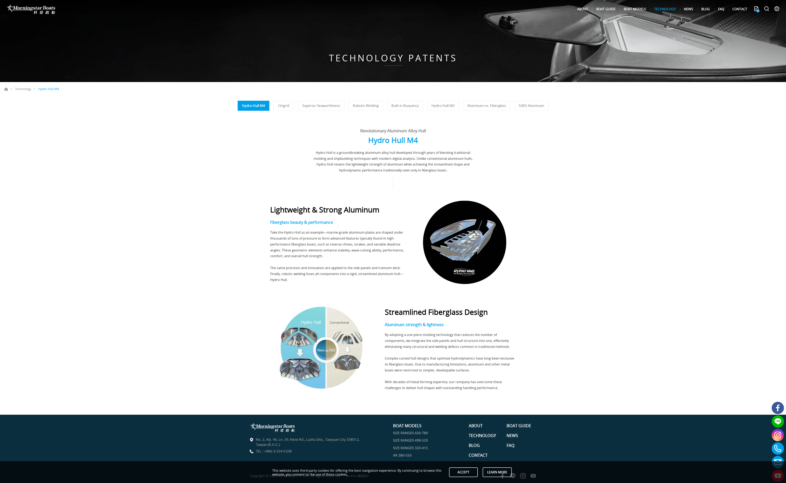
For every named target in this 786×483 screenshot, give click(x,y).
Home (6, 89)
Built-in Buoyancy (405, 105)
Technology (23, 89)
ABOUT (582, 9)
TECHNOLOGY (665, 9)
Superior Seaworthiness (321, 105)
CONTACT (739, 9)
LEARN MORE (497, 472)
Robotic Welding (366, 105)
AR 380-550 (402, 455)
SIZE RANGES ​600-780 (410, 433)
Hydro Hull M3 (443, 105)
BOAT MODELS (635, 9)
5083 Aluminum (531, 105)
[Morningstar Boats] (30, 9)
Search (766, 9)
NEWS (688, 9)
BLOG (705, 9)
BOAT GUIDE (605, 9)
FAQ (721, 9)
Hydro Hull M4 (253, 105)
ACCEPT (463, 472)
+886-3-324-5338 (278, 451)
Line (778, 421)
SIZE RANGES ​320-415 (410, 448)
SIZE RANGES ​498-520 (410, 440)
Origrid (283, 105)
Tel (778, 448)
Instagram (778, 435)
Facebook (778, 408)
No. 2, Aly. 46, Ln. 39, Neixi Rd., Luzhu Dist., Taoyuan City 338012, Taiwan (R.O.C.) (308, 442)
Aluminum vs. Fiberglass (486, 105)
